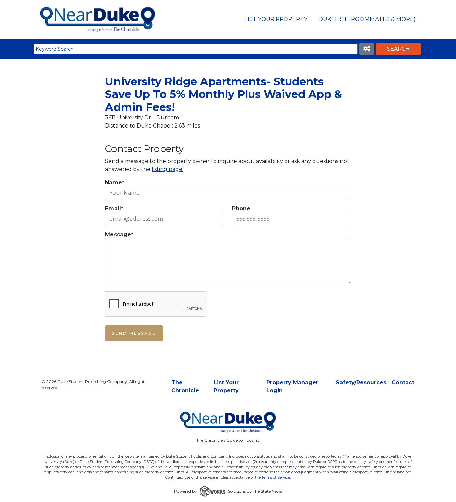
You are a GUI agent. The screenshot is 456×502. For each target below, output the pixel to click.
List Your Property (276, 19)
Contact (403, 382)
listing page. (167, 169)
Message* (119, 234)
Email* (114, 208)
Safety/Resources (361, 382)
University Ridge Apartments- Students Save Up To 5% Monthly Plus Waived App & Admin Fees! (223, 94)
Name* (114, 182)
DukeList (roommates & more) (367, 19)
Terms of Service (276, 477)
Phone (241, 208)
